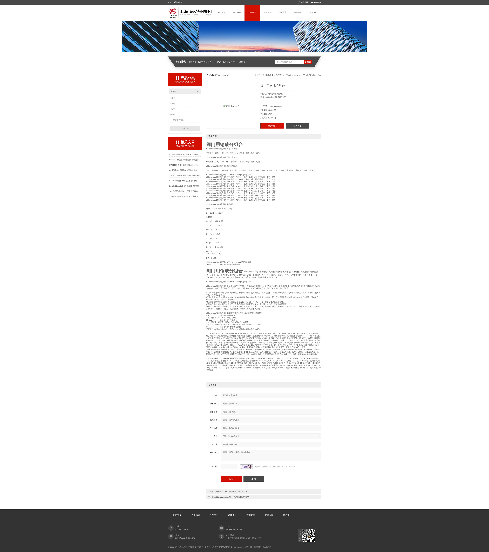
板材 (173, 109)
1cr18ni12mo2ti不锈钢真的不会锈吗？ (184, 186)
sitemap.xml (238, 547)
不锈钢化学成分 (178, 120)
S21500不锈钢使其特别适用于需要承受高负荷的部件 (185, 160)
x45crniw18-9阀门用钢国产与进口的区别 (231, 491)
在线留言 (298, 12)
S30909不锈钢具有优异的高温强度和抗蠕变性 (185, 175)
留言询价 (297, 126)
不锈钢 (173, 91)
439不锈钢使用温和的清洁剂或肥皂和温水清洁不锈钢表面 (185, 170)
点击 (197, 91)
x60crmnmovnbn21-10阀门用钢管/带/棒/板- (232, 497)
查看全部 (185, 128)
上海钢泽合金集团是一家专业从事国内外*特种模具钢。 (185, 196)
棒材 (173, 98)
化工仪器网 (267, 547)
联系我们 (313, 12)
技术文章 (283, 12)
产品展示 (252, 12)
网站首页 (221, 12)
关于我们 (237, 12)
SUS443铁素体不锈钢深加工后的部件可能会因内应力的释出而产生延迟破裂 (185, 165)
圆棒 (173, 114)
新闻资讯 (267, 12)
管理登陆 (248, 547)
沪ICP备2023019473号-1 (222, 547)
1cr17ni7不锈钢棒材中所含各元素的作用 (185, 191)
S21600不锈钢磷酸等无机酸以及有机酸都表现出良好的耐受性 (185, 155)
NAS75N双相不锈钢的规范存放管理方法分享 (185, 181)
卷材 (173, 103)
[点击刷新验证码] (246, 466)
